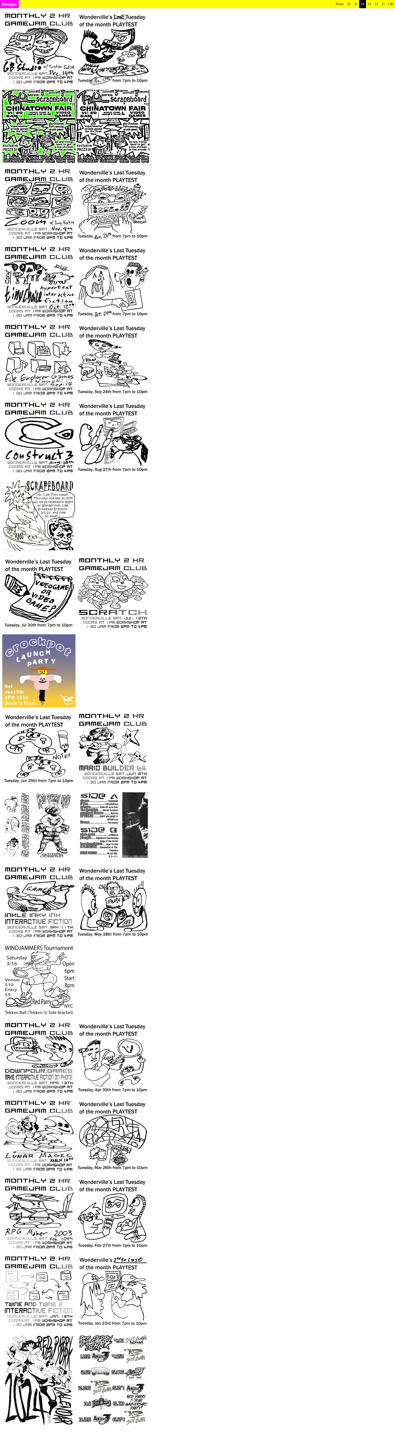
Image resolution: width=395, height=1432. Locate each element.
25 (355, 4)
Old (390, 4)
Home (340, 4)
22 (376, 4)
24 (362, 4)
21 (383, 4)
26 (348, 4)
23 (369, 4)
